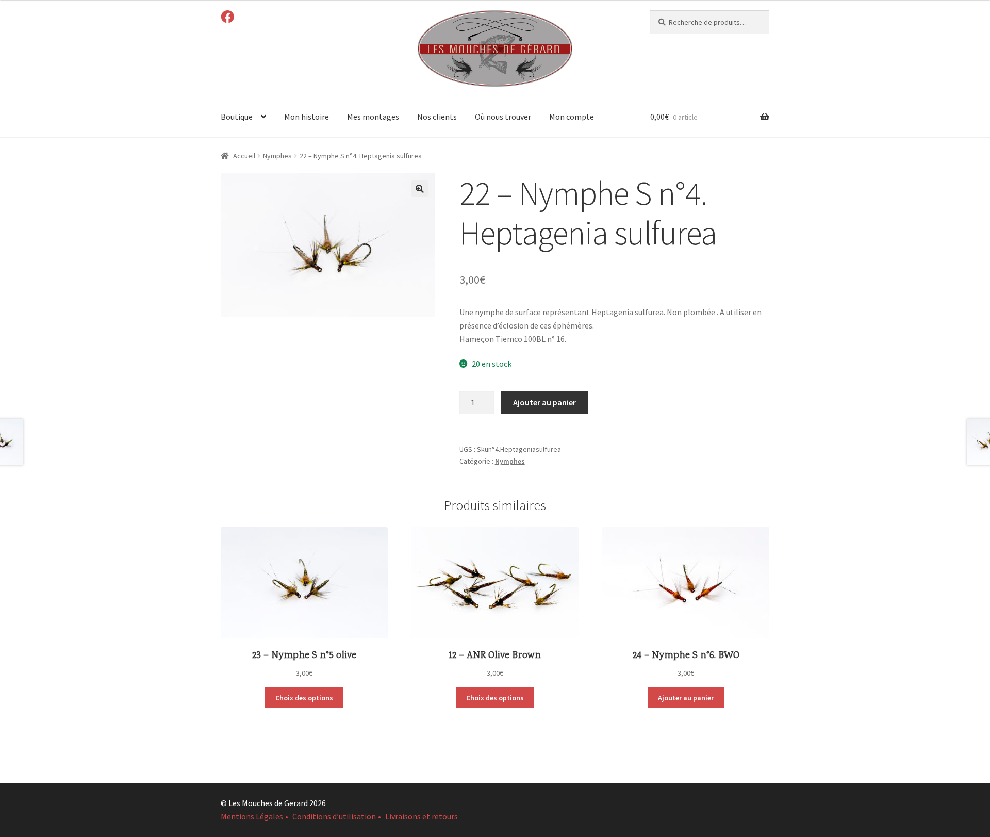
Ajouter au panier (544, 402)
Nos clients (437, 116)
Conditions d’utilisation (334, 816)
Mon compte (571, 116)
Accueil (244, 155)
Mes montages (373, 116)
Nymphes (277, 155)
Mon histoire (306, 116)
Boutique (237, 116)
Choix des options (304, 697)
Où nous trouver (503, 116)
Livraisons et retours (421, 816)
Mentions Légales (252, 816)
